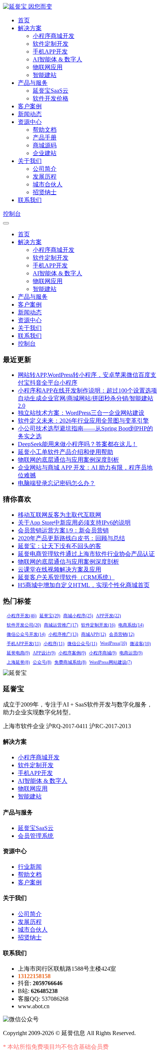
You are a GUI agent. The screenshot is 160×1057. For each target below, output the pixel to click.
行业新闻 (30, 867)
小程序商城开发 (53, 36)
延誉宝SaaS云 (50, 90)
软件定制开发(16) (98, 625)
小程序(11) (54, 643)
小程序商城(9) (102, 653)
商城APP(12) (93, 634)
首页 (24, 20)
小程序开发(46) (21, 615)
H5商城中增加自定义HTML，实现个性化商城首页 (84, 585)
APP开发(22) (108, 615)
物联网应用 (48, 67)
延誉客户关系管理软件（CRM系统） (66, 577)
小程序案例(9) (72, 653)
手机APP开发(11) (24, 643)
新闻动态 (30, 114)
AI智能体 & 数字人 (57, 59)
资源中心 (30, 122)
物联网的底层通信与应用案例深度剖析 (68, 460)
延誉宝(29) (49, 615)
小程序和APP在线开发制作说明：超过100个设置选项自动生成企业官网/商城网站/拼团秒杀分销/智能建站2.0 (87, 398)
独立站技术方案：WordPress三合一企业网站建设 (81, 413)
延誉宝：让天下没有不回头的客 (59, 546)
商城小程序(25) (78, 615)
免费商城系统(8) (70, 662)
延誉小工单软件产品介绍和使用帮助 (65, 452)
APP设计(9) (44, 653)
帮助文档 (45, 129)
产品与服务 (33, 83)
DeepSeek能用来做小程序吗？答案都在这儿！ (77, 444)
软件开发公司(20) (24, 625)
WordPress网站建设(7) (110, 662)
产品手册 (45, 137)
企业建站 (45, 153)
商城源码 (45, 145)
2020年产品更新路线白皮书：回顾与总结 (71, 538)
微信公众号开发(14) (26, 634)
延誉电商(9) (18, 653)
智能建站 (45, 75)
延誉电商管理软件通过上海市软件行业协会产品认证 (86, 554)
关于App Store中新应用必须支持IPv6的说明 (74, 522)
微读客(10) (140, 643)
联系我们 (30, 200)
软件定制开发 (50, 44)
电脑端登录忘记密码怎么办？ (56, 483)
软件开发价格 (50, 98)
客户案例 (30, 106)
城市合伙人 (48, 184)
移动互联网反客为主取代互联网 (59, 515)
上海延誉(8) (18, 662)
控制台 (12, 214)
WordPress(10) (113, 643)
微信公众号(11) (82, 643)
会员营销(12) (121, 634)
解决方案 (30, 28)
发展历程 (45, 176)
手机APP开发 (50, 51)
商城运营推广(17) (61, 625)
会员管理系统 (36, 836)
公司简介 (45, 169)
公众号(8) (42, 662)
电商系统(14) (131, 625)
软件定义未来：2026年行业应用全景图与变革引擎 (83, 420)
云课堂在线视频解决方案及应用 (59, 569)
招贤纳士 (45, 192)
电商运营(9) (131, 653)
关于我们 (30, 161)
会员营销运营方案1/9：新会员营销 (63, 530)
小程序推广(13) (63, 634)
